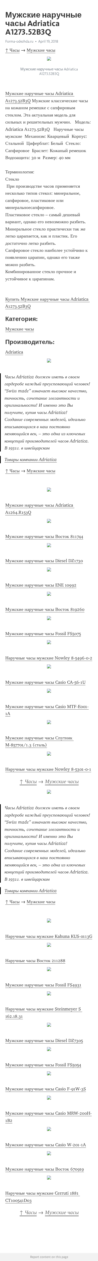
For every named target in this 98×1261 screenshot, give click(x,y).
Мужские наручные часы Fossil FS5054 (43, 1065)
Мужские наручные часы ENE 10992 (40, 585)
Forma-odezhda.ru (19, 41)
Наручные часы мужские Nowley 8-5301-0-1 (48, 769)
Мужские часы (41, 50)
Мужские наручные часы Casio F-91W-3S (45, 1089)
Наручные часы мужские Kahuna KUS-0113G (48, 936)
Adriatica (14, 352)
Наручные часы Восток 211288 (35, 960)
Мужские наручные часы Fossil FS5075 (43, 633)
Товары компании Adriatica (31, 459)
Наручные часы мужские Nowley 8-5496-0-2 (48, 658)
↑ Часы (12, 50)
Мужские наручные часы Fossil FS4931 (43, 985)
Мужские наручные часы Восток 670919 (44, 1169)
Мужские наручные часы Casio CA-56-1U (45, 682)
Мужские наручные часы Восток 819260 (44, 609)
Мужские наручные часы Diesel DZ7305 (44, 1040)
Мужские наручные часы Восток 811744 (44, 536)
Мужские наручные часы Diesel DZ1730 (44, 560)
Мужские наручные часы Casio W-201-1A (45, 1145)
